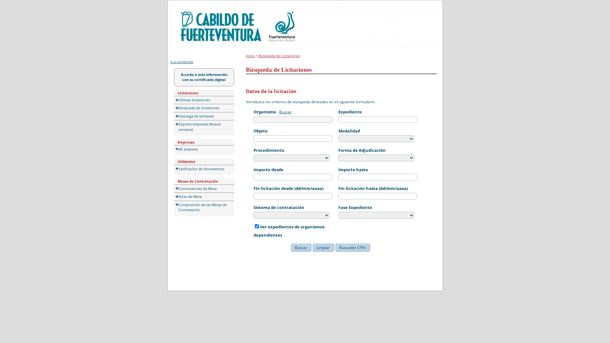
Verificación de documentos (201, 168)
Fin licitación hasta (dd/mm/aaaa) (373, 188)
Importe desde (268, 169)
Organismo (265, 112)
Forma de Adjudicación (362, 150)
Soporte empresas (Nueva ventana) (199, 127)
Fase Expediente (355, 207)
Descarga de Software (196, 116)
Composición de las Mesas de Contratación (203, 207)
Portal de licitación (190, 7)
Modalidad (349, 131)
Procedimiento (269, 150)
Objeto (261, 131)
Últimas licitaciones (194, 100)
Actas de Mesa (190, 196)
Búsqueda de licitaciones (199, 107)
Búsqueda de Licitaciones (279, 55)
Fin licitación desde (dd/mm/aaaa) (288, 188)
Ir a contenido (182, 61)
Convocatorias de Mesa (198, 188)
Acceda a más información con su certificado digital (204, 77)
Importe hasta (353, 169)
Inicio (251, 55)
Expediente (350, 112)
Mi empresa (188, 149)
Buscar (285, 112)
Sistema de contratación (279, 207)
